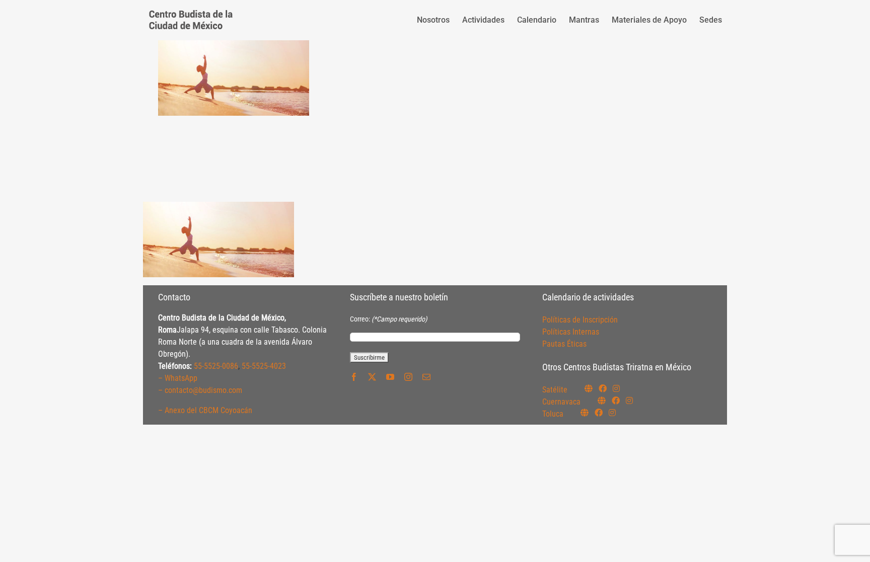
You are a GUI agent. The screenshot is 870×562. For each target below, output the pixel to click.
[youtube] (390, 377)
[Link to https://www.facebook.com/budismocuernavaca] (616, 400)
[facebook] (354, 377)
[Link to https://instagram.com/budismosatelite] (616, 388)
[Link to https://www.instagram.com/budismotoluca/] (612, 413)
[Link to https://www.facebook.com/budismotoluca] (599, 413)
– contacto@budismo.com (200, 390)
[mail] (426, 377)
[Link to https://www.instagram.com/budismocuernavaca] (629, 400)
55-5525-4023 (264, 366)
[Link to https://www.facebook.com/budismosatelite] (603, 388)
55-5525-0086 (216, 366)
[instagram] (408, 377)
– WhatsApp (177, 378)
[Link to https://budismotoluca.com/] (585, 413)
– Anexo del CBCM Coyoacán (205, 410)
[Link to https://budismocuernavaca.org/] (602, 400)
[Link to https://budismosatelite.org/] (589, 388)
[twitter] (372, 377)
